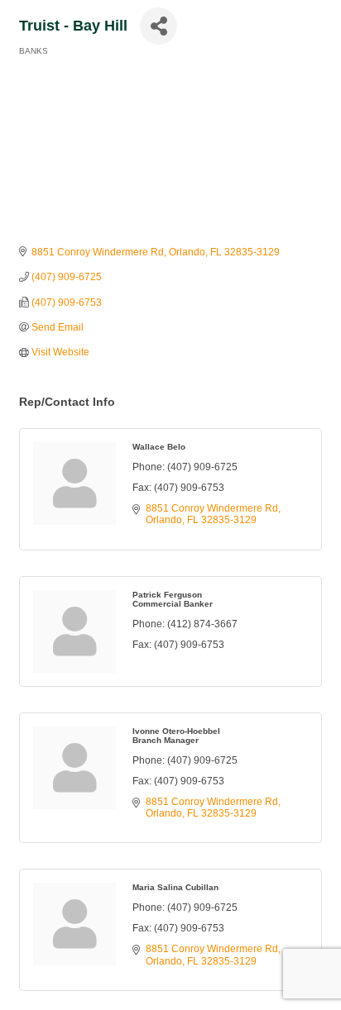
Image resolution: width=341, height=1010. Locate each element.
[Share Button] (158, 26)
